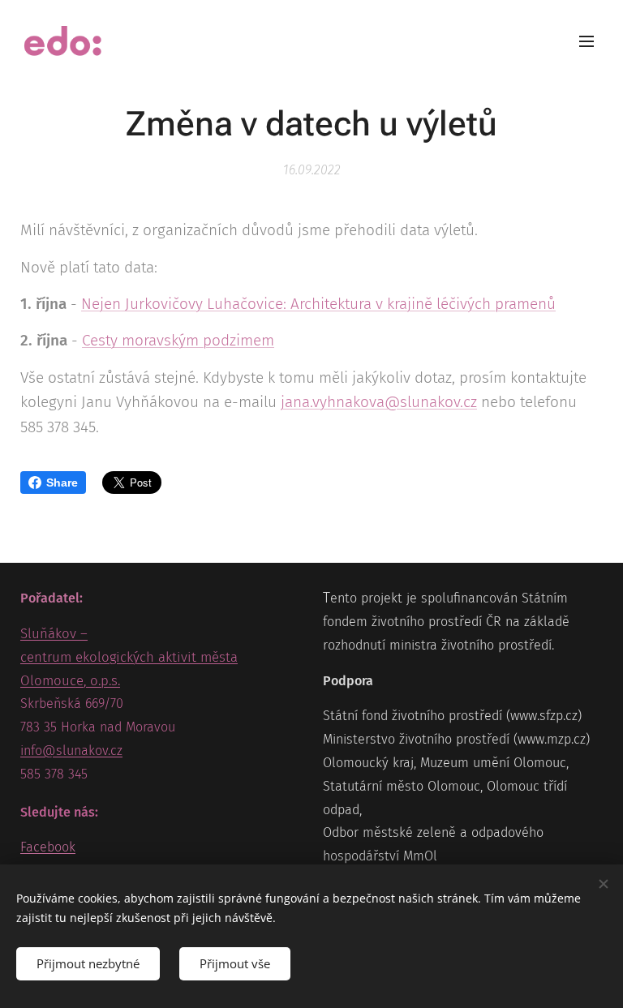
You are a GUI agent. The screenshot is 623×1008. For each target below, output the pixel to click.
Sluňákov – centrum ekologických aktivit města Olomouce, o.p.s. (129, 656)
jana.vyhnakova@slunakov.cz (379, 401)
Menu (586, 40)
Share (62, 482)
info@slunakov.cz (71, 750)
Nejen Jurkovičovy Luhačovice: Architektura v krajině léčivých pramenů (318, 303)
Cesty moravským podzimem (178, 340)
